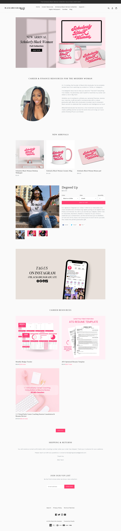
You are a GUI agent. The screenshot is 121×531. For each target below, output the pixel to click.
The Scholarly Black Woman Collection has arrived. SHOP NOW (61, 2)
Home (38, 7)
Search (49, 508)
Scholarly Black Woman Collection (66, 7)
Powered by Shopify (69, 521)
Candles (64, 9)
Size (81, 195)
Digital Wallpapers (54, 9)
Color (63, 195)
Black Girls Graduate (56, 521)
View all (60, 430)
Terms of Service (69, 508)
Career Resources (47, 7)
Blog (70, 9)
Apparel (82, 7)
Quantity (100, 195)
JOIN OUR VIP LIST (60, 476)
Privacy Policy (57, 508)
